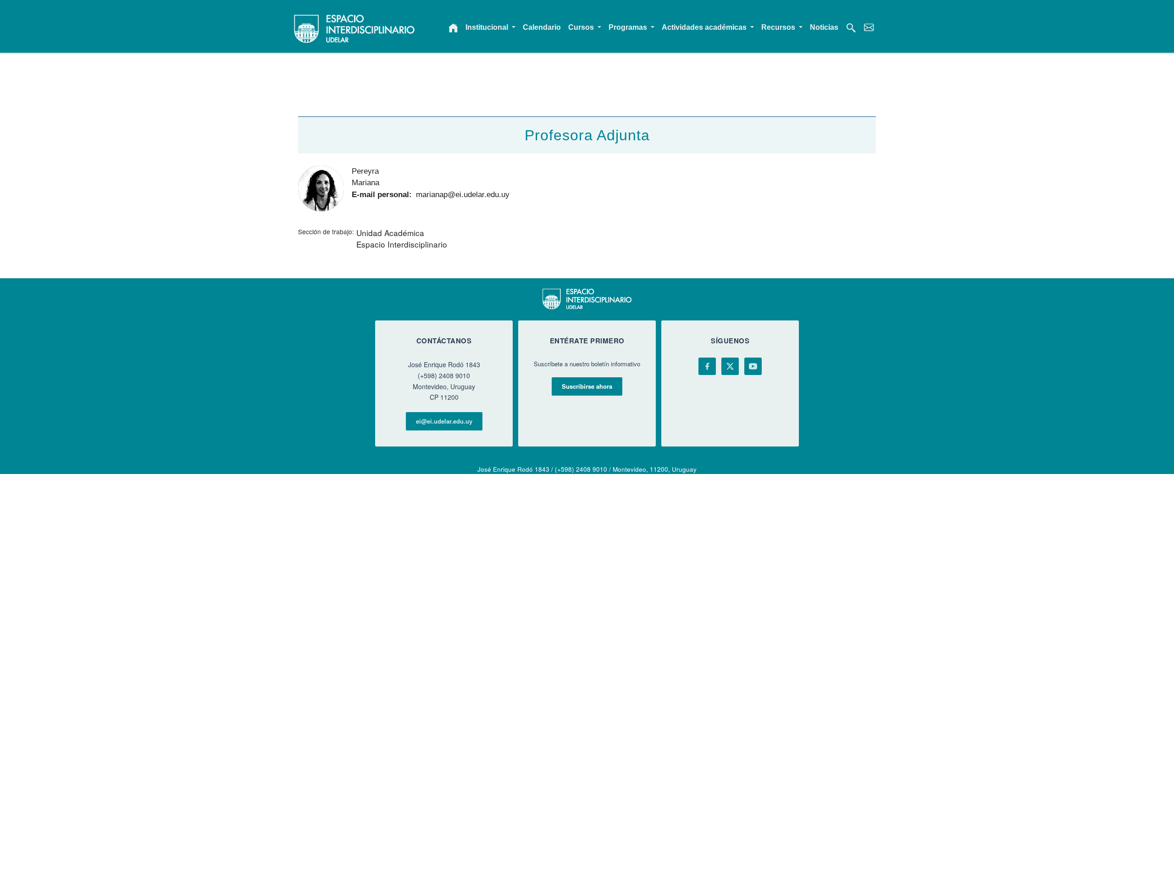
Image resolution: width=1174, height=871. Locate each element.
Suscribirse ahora (587, 386)
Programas (629, 27)
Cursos (582, 27)
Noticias (824, 27)
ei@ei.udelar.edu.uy (444, 421)
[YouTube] (753, 366)
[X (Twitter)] (730, 366)
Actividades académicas (705, 27)
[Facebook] (707, 366)
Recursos (779, 27)
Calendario (542, 27)
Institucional (487, 27)
